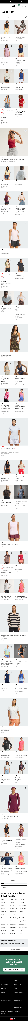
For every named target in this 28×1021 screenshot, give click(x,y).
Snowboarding (5, 924)
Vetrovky (3, 930)
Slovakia (16, 1018)
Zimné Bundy (22, 905)
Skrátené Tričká (3, 909)
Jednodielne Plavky (4, 921)
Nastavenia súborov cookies (6, 1001)
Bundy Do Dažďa (12, 915)
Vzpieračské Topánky (22, 921)
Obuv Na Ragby (21, 899)
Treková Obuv (22, 908)
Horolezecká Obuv (22, 915)
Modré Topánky (12, 906)
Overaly (3, 902)
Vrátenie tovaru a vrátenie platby (20, 979)
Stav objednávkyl (5, 984)
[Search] (22, 6)
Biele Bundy (22, 924)
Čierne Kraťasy (21, 930)
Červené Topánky (12, 930)
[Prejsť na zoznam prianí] (6, 6)
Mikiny (3, 927)
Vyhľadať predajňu (18, 992)
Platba (15, 988)
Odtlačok (3, 988)
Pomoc (3, 992)
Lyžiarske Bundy (12, 924)
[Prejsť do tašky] (25, 6)
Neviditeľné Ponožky (13, 912)
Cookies (3, 1006)
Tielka (3, 915)
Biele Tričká (13, 899)
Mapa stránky (17, 984)
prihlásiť (8, 953)
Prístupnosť (17, 1011)
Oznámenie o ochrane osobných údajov (19, 1007)
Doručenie (3, 979)
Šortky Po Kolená (3, 933)
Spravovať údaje (18, 1000)
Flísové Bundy (23, 918)
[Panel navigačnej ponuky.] (2, 6)
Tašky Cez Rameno (13, 933)
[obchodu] (13, 6)
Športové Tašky (3, 918)
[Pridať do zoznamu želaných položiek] (11, 22)
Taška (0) (20, 953)
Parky (2, 899)
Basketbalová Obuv (22, 927)
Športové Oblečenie (13, 921)
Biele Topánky (14, 918)
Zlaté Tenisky (13, 908)
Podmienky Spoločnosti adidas (7, 1012)
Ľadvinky (3, 905)
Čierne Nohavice (12, 902)
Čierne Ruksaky (21, 912)
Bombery (3, 911)
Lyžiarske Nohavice (12, 927)
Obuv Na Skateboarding (23, 902)
